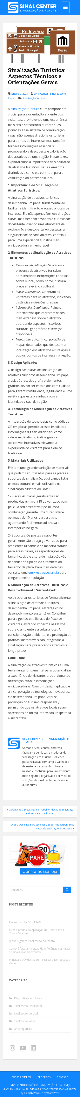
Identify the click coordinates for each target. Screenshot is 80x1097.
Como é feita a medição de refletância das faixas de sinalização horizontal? (40, 950)
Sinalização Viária (25, 1021)
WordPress (53, 1093)
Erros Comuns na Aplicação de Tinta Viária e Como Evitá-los (36, 931)
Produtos (44, 1077)
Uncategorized (23, 1028)
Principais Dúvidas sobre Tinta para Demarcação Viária (39, 961)
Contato (62, 1077)
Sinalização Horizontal (28, 1006)
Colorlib (28, 1093)
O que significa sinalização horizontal (32, 941)
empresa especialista (43, 572)
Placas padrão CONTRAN (25, 922)
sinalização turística (25, 109)
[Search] (67, 890)
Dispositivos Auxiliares (28, 998)
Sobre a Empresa (21, 1077)
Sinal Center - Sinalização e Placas (45, 740)
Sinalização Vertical (33, 98)
